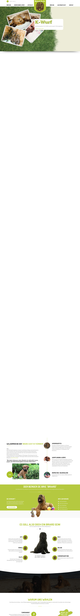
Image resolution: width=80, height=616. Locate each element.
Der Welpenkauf (64, 509)
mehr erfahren (11, 507)
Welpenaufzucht (61, 5)
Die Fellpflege (63, 505)
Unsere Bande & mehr (19, 5)
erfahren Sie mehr (39, 28)
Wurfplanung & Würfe (59, 457)
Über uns (9, 5)
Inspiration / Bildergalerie (60, 473)
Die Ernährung (63, 507)
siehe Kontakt (14, 457)
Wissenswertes (56, 443)
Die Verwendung (64, 503)
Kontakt (71, 5)
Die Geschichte (63, 501)
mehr (10, 474)
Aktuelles (30, 5)
